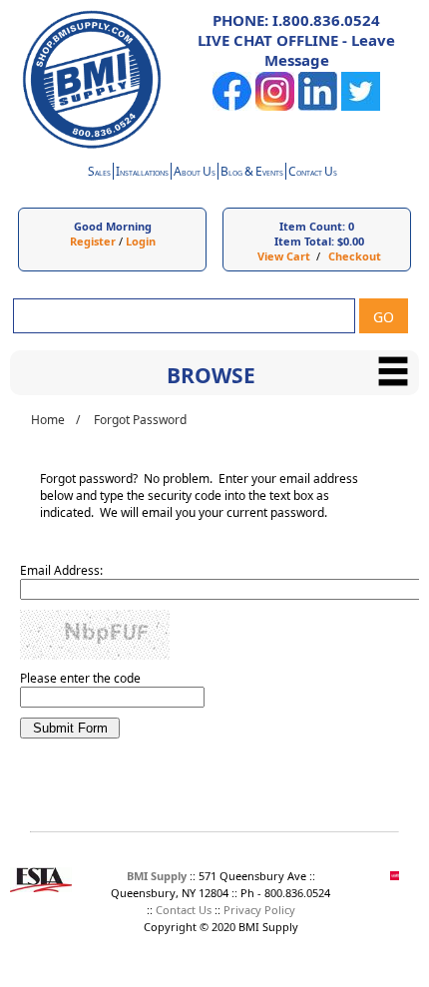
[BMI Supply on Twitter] (360, 106)
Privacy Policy (259, 909)
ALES (99, 173)
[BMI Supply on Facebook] (232, 106)
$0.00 (350, 241)
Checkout (354, 255)
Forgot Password (140, 419)
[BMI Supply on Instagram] (274, 106)
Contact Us (184, 909)
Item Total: (304, 241)
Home (48, 419)
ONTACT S (312, 173)
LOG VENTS (251, 173)
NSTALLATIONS (142, 173)
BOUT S (194, 173)
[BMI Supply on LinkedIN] (317, 106)
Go (383, 316)
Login (141, 241)
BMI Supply (157, 875)
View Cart (283, 255)
